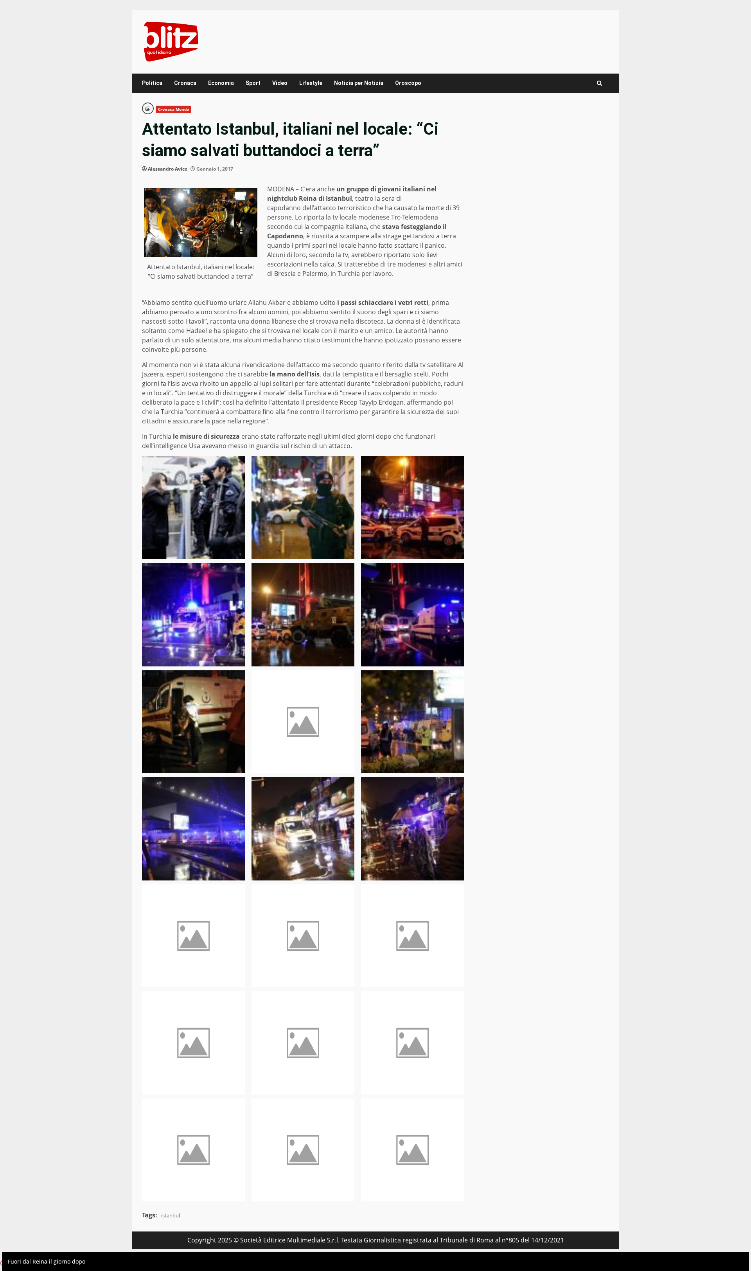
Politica (152, 83)
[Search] (599, 83)
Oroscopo (408, 83)
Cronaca (185, 83)
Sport (253, 83)
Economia (221, 83)
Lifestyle (310, 83)
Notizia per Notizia (358, 83)
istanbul (170, 1215)
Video (279, 83)
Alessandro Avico (167, 169)
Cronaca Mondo (173, 109)
